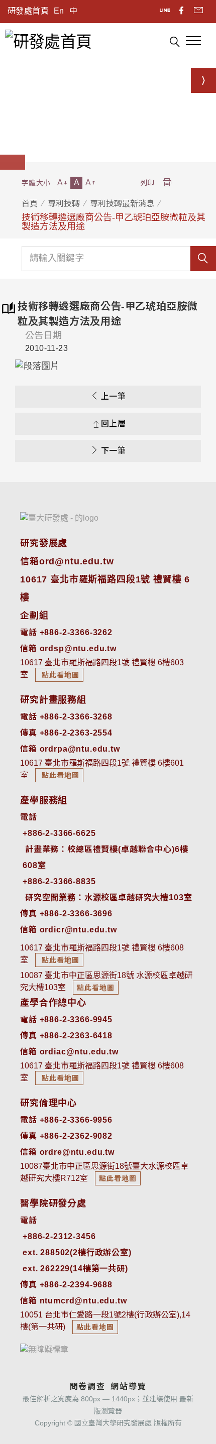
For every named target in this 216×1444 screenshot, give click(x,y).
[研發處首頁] (48, 41)
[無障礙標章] (44, 1349)
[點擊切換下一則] (203, 80)
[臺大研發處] (59, 518)
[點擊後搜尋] (174, 43)
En (59, 11)
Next (186, 366)
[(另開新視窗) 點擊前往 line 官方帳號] (165, 11)
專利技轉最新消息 (122, 203)
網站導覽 (128, 1386)
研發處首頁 (28, 11)
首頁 (30, 203)
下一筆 (113, 450)
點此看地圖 (59, 675)
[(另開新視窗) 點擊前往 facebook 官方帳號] (182, 11)
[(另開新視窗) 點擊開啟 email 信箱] (198, 11)
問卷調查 (87, 1386)
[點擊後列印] (167, 183)
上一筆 (113, 396)
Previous (30, 366)
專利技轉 (64, 203)
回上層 (113, 423)
